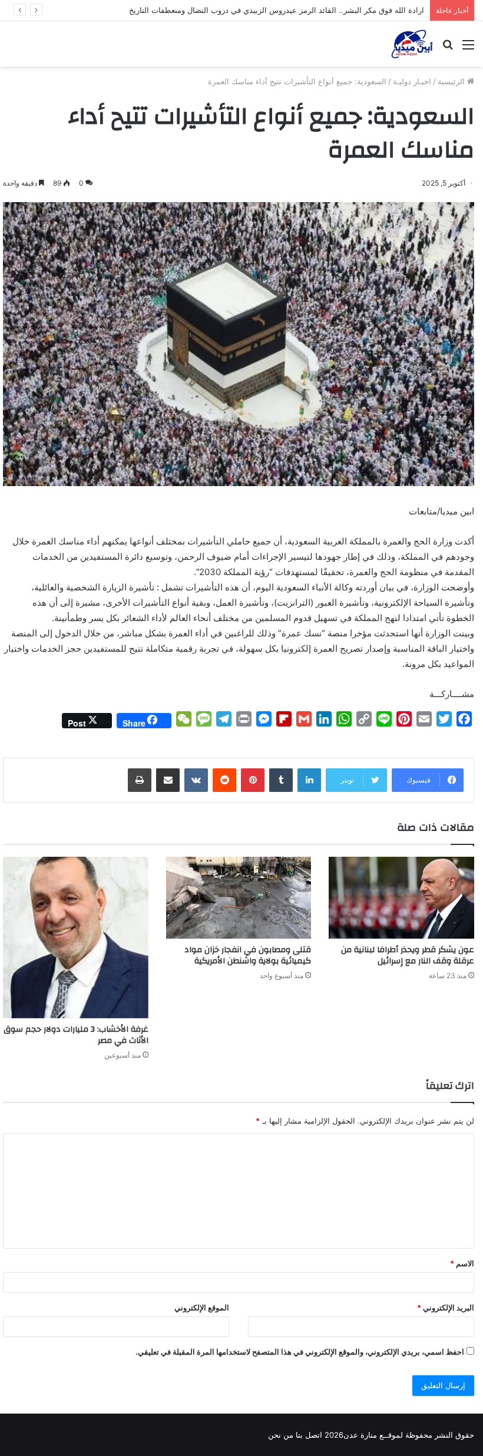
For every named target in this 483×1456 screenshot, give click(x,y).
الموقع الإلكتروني (201, 1307)
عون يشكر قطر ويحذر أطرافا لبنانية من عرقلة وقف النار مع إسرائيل (407, 955)
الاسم (462, 1263)
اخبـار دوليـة (412, 81)
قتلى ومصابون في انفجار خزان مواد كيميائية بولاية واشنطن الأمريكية (247, 955)
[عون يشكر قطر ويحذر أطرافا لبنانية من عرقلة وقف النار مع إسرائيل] (401, 898)
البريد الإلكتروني (445, 1307)
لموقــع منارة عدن (373, 1435)
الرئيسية (452, 81)
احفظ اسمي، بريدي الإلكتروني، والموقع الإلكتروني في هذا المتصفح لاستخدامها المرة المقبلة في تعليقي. (299, 1351)
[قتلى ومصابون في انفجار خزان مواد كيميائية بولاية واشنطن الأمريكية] (239, 898)
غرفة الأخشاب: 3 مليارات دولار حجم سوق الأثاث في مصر (76, 1035)
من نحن (280, 1435)
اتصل (313, 1435)
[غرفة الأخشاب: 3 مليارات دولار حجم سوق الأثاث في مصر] (75, 937)
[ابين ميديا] (412, 43)
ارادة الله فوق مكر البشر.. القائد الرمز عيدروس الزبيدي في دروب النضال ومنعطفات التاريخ (276, 10)
